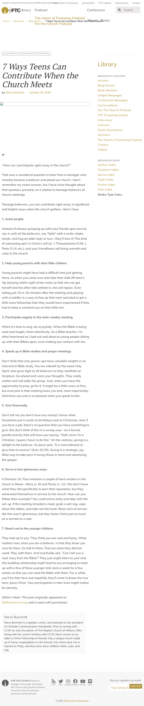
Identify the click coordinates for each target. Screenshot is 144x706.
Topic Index (106, 179)
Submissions (121, 2)
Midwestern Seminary (76, 700)
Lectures (104, 125)
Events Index (106, 184)
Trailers (103, 145)
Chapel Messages (110, 95)
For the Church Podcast (53, 24)
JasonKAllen (88, 2)
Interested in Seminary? (66, 2)
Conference (96, 10)
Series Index (106, 174)
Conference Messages (113, 100)
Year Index (105, 189)
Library (107, 64)
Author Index (107, 165)
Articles (103, 80)
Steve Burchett (15, 92)
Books (105, 20)
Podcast (41, 10)
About (92, 20)
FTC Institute (104, 2)
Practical (45, 54)
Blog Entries (9, 54)
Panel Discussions (110, 130)
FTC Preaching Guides (113, 115)
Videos (102, 149)
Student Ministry (28, 54)
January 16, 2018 (39, 92)
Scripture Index (108, 169)
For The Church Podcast (114, 110)
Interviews (105, 120)
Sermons (104, 135)
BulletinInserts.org (14, 602)
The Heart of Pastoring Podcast (60, 18)
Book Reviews (107, 90)
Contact (136, 2)
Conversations (108, 105)
